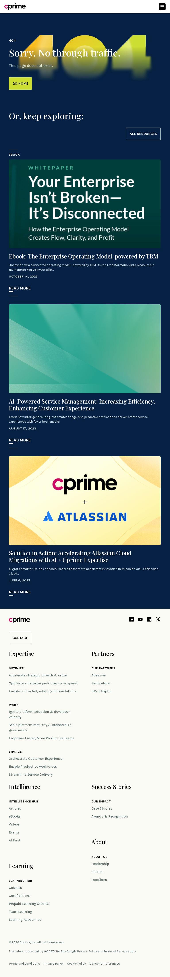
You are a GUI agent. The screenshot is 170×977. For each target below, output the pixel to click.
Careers (97, 872)
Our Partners (103, 668)
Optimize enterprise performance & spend (43, 683)
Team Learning (20, 911)
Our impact (101, 801)
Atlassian (98, 675)
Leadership (100, 864)
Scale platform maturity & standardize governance (40, 727)
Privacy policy (54, 963)
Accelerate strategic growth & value (38, 675)
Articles (15, 808)
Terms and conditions (24, 963)
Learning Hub (20, 880)
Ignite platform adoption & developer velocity (39, 714)
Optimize (16, 668)
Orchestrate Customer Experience (35, 758)
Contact (20, 638)
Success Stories (111, 787)
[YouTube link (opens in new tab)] (140, 620)
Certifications (20, 895)
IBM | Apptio (101, 691)
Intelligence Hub (24, 801)
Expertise (21, 653)
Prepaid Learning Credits (29, 903)
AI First (14, 840)
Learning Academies (25, 919)
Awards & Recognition (109, 816)
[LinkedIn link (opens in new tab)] (149, 620)
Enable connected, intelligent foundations (42, 691)
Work (13, 704)
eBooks (15, 816)
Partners (102, 653)
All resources (143, 134)
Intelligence (24, 787)
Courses (15, 888)
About (99, 842)
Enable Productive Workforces (33, 766)
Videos (14, 824)
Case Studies (101, 808)
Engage (15, 751)
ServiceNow (100, 683)
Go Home (20, 83)
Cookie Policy (76, 963)
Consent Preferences (104, 963)
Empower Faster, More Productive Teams (41, 738)
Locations (99, 880)
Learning (21, 866)
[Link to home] (15, 6)
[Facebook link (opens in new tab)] (131, 620)
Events (14, 832)
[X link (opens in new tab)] (158, 620)
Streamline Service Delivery (30, 774)
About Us (99, 857)
